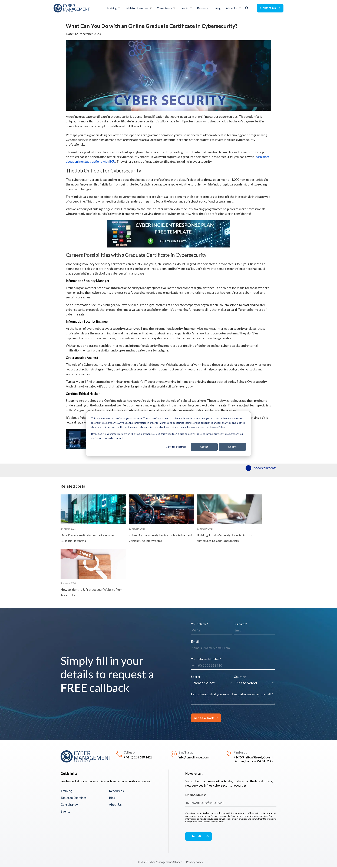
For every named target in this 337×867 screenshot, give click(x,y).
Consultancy (69, 804)
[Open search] (246, 8)
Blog (112, 798)
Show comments (265, 468)
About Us (115, 804)
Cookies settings (176, 446)
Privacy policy (194, 861)
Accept (204, 446)
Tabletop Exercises (74, 798)
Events (65, 811)
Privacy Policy (217, 821)
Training (66, 791)
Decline (232, 446)
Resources (116, 791)
